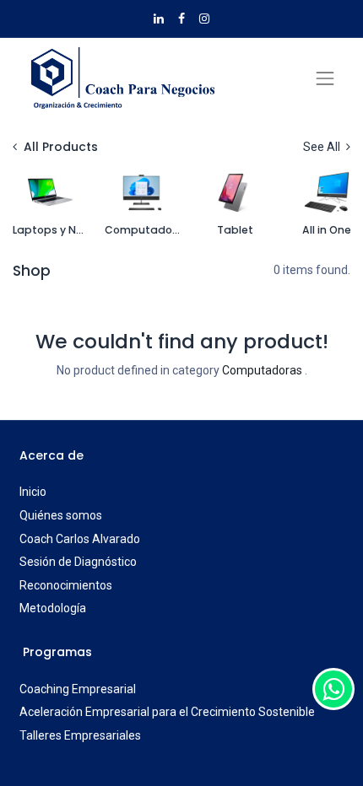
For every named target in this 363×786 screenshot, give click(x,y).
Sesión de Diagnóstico (78, 561)
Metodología (52, 608)
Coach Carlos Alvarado (79, 539)
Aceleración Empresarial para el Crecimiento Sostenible (167, 712)
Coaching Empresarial (77, 689)
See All (323, 146)
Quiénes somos (60, 515)
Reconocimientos (65, 585)
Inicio (32, 491)
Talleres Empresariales (80, 735)
